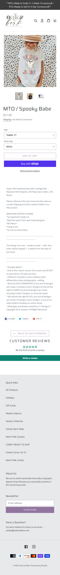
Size (5, 129)
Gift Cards (11, 405)
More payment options (30, 170)
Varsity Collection (14, 421)
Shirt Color (8, 141)
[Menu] (55, 20)
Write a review (30, 358)
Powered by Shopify (39, 565)
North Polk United (15, 460)
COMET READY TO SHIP (17, 444)
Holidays (10, 397)
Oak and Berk (25, 565)
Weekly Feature (13, 413)
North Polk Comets (15, 436)
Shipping (7, 119)
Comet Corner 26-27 (16, 452)
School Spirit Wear (15, 429)
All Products (12, 390)
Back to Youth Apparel (32, 333)
